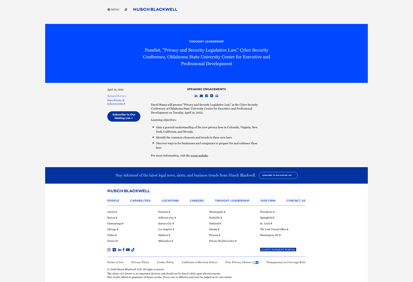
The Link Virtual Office (273, 229)
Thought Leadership (206, 41)
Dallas (111, 235)
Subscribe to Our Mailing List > (123, 116)
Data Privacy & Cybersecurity (116, 102)
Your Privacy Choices (238, 262)
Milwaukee (165, 241)
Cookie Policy (165, 262)
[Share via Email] (201, 96)
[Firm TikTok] (133, 250)
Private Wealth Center (222, 241)
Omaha (213, 229)
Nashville (215, 217)
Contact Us (296, 200)
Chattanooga (114, 223)
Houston (163, 212)
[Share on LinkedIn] (196, 96)
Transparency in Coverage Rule (286, 262)
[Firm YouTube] (128, 250)
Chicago (112, 229)
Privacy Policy (140, 262)
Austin (111, 212)
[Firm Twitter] (115, 250)
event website (199, 155)
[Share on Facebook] (206, 96)
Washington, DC (269, 235)
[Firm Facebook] (124, 250)
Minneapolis (216, 212)
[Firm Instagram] (109, 250)
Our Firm (268, 200)
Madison (163, 235)
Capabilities (140, 200)
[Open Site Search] (126, 9)
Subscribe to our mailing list (277, 175)
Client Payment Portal (278, 249)
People (113, 200)
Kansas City (165, 223)
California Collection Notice (199, 262)
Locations (170, 200)
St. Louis (265, 223)
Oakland (214, 223)
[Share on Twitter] (211, 96)
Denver (111, 241)
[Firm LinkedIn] (120, 250)
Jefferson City (166, 217)
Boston (111, 217)
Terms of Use (115, 262)
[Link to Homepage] (155, 10)
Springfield (266, 217)
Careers (197, 200)
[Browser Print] (217, 96)
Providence (266, 212)
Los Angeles (165, 229)
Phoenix (214, 235)
